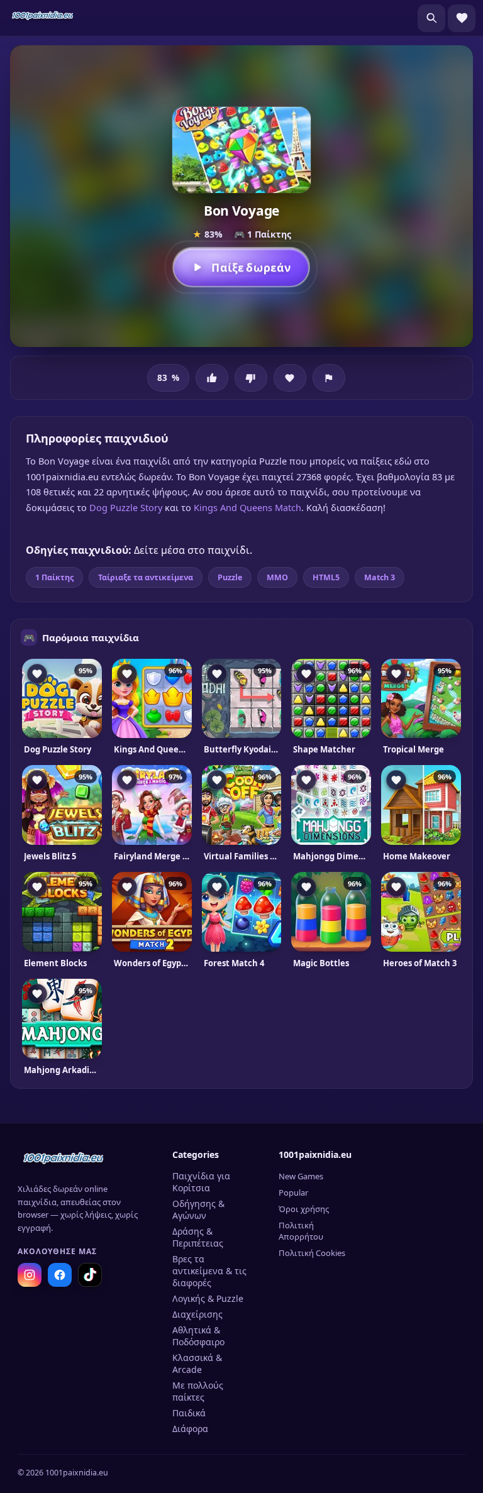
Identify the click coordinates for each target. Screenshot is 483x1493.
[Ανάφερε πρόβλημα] (329, 378)
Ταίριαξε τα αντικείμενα (145, 577)
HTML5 (326, 577)
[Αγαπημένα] (461, 18)
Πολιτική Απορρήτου (301, 1231)
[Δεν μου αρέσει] (251, 378)
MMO (277, 577)
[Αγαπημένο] (290, 378)
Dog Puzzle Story (125, 507)
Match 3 (379, 577)
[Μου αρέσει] (212, 378)
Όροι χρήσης (304, 1209)
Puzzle (230, 577)
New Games (301, 1176)
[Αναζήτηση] (431, 18)
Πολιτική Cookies (312, 1253)
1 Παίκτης (54, 577)
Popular (293, 1192)
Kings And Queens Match (247, 507)
